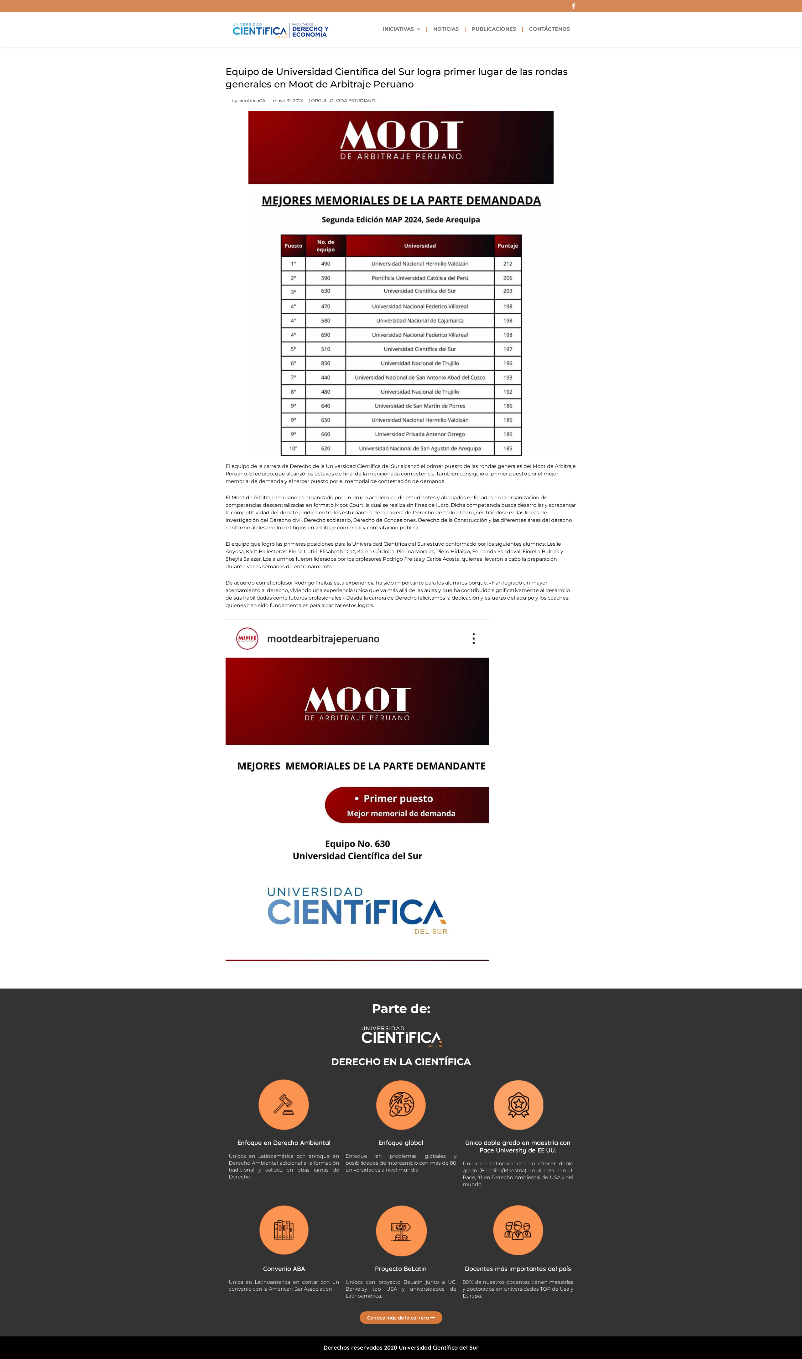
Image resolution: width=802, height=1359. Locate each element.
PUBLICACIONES (494, 29)
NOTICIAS (446, 29)
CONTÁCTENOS (549, 29)
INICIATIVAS (398, 29)
